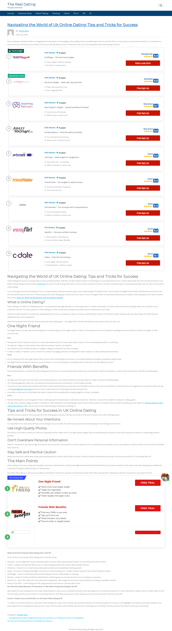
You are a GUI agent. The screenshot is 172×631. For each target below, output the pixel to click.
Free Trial (148, 482)
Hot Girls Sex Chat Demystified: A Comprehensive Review (30, 621)
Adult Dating (41, 13)
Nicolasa (23, 31)
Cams (67, 13)
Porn (76, 13)
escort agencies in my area (21, 389)
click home (41, 284)
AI (90, 13)
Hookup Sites (25, 13)
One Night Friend (49, 481)
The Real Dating (21, 4)
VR (84, 13)
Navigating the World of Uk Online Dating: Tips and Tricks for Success (72, 24)
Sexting (56, 13)
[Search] (161, 5)
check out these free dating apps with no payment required (40, 298)
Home (10, 13)
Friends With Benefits (52, 507)
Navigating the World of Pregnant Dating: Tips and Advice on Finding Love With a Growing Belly (45, 618)
